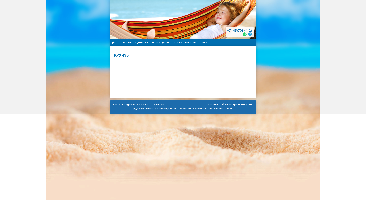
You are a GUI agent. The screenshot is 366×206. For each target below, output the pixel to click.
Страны (178, 42)
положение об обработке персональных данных (230, 104)
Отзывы (203, 42)
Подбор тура (142, 42)
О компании (125, 42)
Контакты (190, 42)
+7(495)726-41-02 (239, 30)
